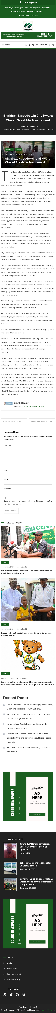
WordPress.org (13, 979)
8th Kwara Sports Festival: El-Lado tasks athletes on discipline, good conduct (29, 716)
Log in (9, 963)
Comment (9, 445)
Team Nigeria (33, 8)
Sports (18, 150)
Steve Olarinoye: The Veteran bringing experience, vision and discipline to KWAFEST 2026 (30, 706)
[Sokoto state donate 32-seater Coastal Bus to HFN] (10, 868)
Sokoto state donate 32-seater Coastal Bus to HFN (35, 864)
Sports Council (36, 11)
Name (7, 470)
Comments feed (14, 974)
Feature (9, 150)
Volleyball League (14, 8)
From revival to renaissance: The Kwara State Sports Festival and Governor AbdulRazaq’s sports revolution (29, 737)
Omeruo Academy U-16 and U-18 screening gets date (42, 421)
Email (7, 479)
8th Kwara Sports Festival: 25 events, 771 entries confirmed (28, 749)
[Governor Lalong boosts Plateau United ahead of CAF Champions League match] (10, 884)
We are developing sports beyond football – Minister (16, 421)
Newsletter (24, 15)
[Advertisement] (28, 81)
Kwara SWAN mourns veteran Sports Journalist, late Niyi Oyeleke (35, 847)
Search (43, 44)
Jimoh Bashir (29, 154)
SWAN (46, 8)
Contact (34, 15)
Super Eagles (19, 11)
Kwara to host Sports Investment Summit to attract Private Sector (27, 726)
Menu (7, 44)
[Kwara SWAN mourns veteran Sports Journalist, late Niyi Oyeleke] (10, 851)
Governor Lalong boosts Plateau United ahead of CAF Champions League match (36, 882)
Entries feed (12, 968)
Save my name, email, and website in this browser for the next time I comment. (28, 502)
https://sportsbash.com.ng (32, 406)
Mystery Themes (47, 1010)
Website (7, 488)
